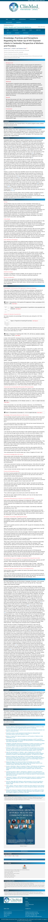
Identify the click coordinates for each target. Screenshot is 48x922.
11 (12, 189)
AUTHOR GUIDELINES (33, 19)
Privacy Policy (28, 920)
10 (9, 186)
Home (26, 901)
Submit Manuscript (29, 904)
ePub (17, 855)
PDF (6, 855)
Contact (27, 905)
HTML (9, 855)
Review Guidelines (8, 912)
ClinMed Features (42, 0)
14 (27, 605)
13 (41, 602)
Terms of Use (22, 920)
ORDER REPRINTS (18, 22)
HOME (7, 19)
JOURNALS (13, 19)
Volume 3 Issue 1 (23, 846)
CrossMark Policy (36, 0)
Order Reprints (24, 859)
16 (13, 687)
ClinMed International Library (11, 919)
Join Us (5, 916)
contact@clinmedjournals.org (35, 916)
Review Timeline (30, 0)
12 (13, 190)
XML (13, 855)
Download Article (25, 851)
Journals (27, 903)
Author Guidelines (8, 913)
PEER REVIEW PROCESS (22, 19)
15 (4, 612)
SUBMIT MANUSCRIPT (9, 22)
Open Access (7, 915)
